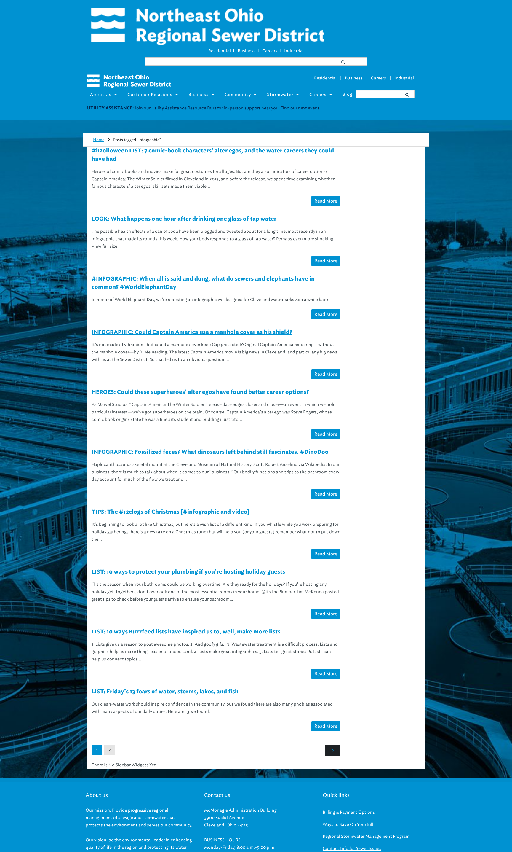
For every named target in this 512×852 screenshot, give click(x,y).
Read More (325, 201)
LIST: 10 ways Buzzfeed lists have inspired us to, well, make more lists (186, 632)
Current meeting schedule (365, 108)
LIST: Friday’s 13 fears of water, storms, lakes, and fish (165, 692)
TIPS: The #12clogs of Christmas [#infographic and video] (170, 512)
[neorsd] (207, 43)
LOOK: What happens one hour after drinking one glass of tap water (184, 219)
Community (238, 94)
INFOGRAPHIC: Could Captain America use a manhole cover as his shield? (192, 332)
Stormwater (280, 94)
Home (98, 140)
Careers (269, 50)
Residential (219, 50)
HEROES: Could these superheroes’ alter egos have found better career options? (200, 392)
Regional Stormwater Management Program (366, 836)
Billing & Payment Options (349, 812)
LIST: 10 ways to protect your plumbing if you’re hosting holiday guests (188, 572)
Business (246, 50)
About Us (100, 94)
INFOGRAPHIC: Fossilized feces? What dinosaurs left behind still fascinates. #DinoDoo (210, 452)
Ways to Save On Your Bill (348, 824)
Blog (348, 94)
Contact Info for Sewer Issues (352, 848)
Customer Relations (149, 94)
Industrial (294, 50)
